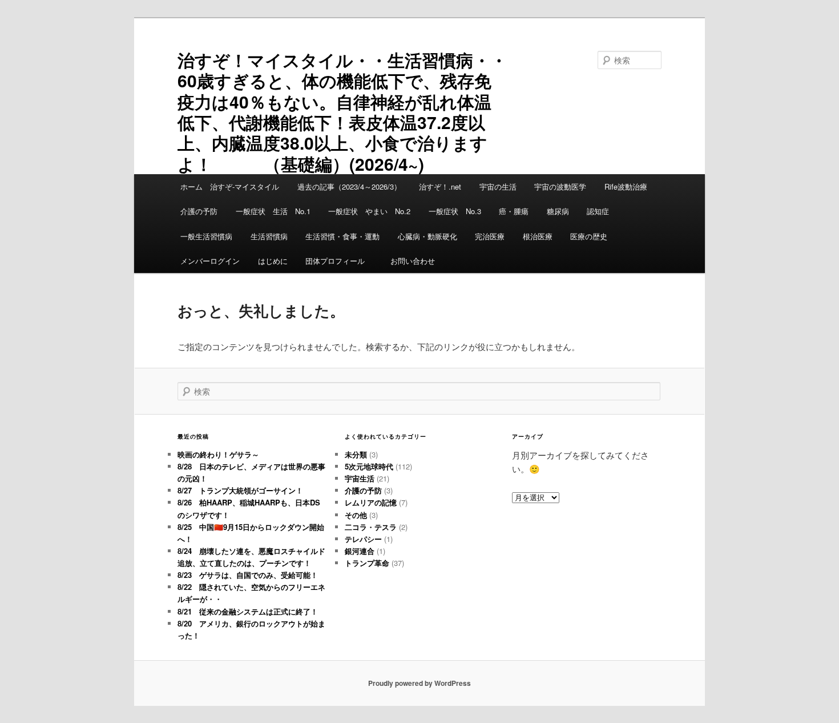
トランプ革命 (367, 562)
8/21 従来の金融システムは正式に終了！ (248, 611)
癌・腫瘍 (514, 211)
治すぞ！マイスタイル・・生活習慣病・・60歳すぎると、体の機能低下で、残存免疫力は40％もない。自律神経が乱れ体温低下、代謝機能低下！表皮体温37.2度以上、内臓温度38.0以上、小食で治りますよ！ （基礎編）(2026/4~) (342, 111)
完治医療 (490, 236)
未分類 (356, 454)
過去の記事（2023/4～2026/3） (349, 186)
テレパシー (363, 538)
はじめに (273, 260)
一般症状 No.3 (455, 211)
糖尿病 (558, 211)
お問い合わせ (412, 260)
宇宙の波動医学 (560, 186)
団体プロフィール (338, 260)
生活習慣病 (269, 236)
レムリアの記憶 (371, 502)
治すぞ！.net (440, 186)
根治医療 (537, 236)
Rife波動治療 (625, 186)
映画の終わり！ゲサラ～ (218, 454)
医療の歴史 (588, 236)
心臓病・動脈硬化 (427, 236)
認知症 (598, 211)
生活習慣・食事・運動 (342, 236)
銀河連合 (359, 550)
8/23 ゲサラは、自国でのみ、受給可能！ (248, 574)
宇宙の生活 (498, 186)
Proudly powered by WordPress (419, 683)
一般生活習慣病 (206, 236)
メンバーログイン (210, 260)
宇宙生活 (359, 478)
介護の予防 (198, 211)
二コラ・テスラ (371, 526)
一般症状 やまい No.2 (369, 211)
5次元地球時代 (369, 466)
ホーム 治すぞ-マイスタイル (229, 186)
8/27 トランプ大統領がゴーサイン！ (240, 490)
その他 (356, 514)
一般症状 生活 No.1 (273, 211)
